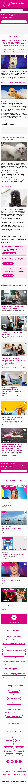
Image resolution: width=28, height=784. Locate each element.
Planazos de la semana (19, 774)
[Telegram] (12, 761)
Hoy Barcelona (19, 736)
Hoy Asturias (19, 751)
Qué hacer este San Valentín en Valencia (14, 654)
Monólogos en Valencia (14, 702)
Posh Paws (4, 229)
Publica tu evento (7, 774)
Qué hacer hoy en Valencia (14, 636)
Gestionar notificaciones (8, 771)
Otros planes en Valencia (14, 723)
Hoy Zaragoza (8, 744)
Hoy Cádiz (18, 754)
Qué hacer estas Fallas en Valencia (14, 657)
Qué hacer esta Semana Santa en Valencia (14, 661)
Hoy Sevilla (19, 740)
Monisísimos (5, 180)
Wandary (8, 781)
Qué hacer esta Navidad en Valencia (14, 677)
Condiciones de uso (7, 768)
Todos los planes (14, 691)
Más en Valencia (14, 36)
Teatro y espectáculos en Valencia (14, 695)
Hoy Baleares (19, 744)
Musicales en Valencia (14, 698)
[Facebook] (16, 761)
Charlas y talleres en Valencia (14, 716)
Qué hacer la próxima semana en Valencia (14, 650)
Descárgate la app (21, 771)
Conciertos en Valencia (14, 705)
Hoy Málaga (9, 751)
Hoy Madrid (8, 736)
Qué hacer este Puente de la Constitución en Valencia (14, 674)
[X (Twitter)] (20, 761)
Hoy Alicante (19, 747)
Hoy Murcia (9, 754)
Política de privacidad (20, 768)
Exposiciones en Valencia (14, 709)
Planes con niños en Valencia (14, 720)
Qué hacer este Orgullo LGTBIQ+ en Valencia (14, 669)
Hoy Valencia (9, 740)
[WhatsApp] (7, 761)
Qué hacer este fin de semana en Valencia (14, 643)
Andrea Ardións (20, 49)
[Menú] (25, 9)
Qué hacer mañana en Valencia (14, 639)
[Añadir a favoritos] (25, 56)
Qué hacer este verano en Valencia (14, 664)
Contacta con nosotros (14, 777)
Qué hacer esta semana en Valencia (14, 647)
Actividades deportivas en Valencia (14, 712)
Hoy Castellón (8, 747)
